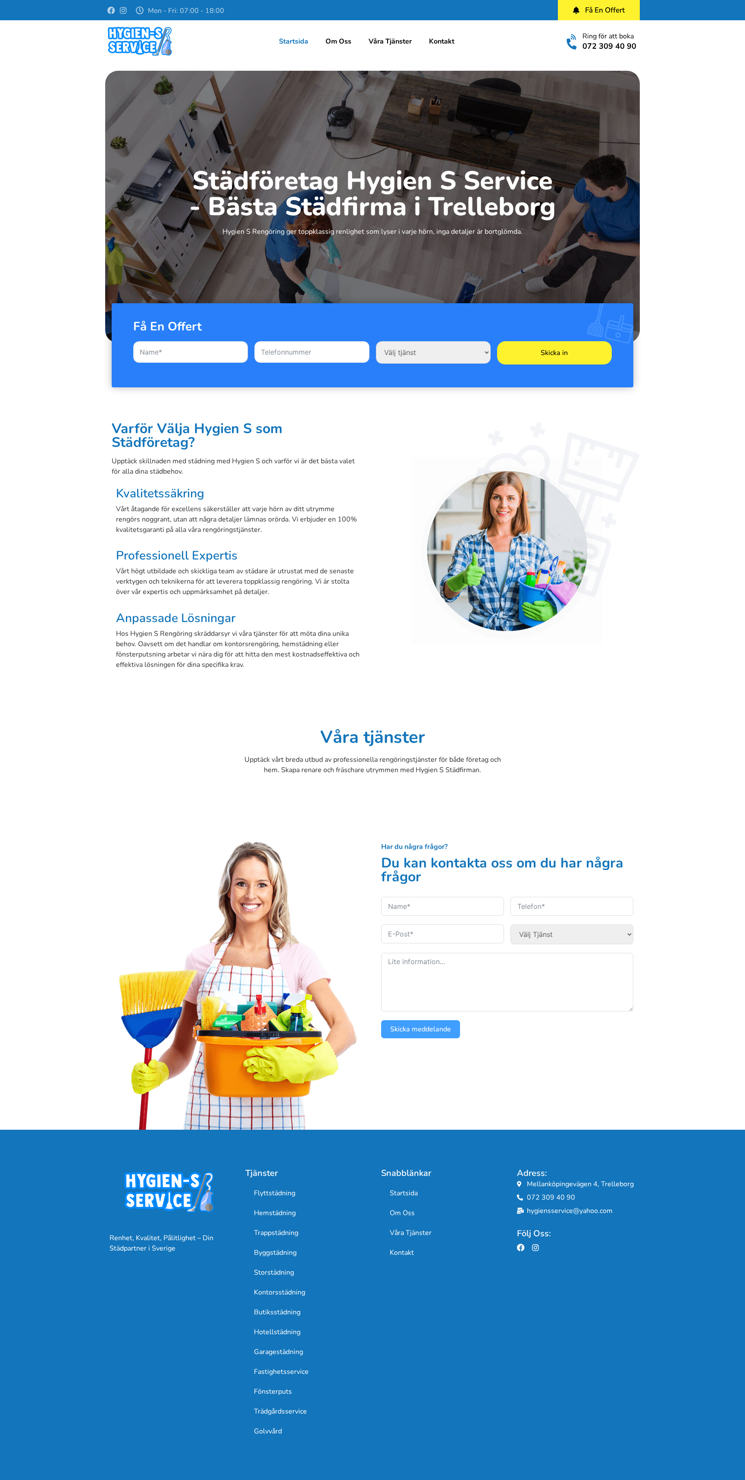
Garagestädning (278, 1352)
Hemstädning (275, 1213)
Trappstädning (276, 1233)
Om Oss (338, 41)
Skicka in (554, 353)
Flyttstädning (274, 1193)
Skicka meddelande (420, 1029)
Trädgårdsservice (280, 1411)
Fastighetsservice (281, 1371)
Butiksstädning (277, 1312)
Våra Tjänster (390, 41)
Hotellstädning (277, 1332)
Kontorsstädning (279, 1292)
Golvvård (268, 1431)
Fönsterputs (273, 1391)
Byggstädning (275, 1252)
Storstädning (274, 1272)
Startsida (293, 41)
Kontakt (441, 41)
